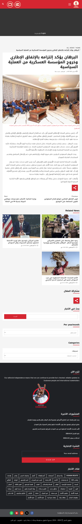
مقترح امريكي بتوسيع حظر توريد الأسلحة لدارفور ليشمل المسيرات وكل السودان (23, 241)
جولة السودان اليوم (29, 489)
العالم (56, 484)
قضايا (36, 493)
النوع (76, 489)
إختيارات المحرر (24, 476)
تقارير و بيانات (42, 489)
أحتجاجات (51, 476)
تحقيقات (62, 489)
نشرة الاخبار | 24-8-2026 (72, 434)
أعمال (33, 476)
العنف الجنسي (29, 484)
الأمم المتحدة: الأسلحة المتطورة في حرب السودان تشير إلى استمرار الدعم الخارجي (61, 278)
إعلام (15, 476)
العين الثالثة (18, 484)
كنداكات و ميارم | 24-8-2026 (71, 438)
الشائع (9, 480)
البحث (15, 316)
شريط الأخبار (74, 493)
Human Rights (72, 476)
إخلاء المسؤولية (62, 513)
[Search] (3, 4)
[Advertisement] (41, 15)
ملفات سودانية (51, 497)
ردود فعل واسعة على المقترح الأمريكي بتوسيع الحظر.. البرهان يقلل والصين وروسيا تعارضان (60, 242)
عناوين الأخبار (64, 493)
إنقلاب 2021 (74, 480)
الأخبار (56, 480)
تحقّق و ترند (53, 489)
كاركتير (30, 493)
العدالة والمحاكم (47, 484)
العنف (38, 484)
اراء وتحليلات (64, 480)
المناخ (10, 484)
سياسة (9, 489)
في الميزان (45, 493)
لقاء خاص (10, 493)
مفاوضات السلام (73, 497)
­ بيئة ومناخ (60, 476)
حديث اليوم (18, 489)
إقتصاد (9, 476)
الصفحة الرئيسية (66, 484)
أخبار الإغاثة (41, 476)
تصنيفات (75, 351)
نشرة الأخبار (41, 497)
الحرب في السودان (36, 480)
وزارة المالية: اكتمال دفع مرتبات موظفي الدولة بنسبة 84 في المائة (20, 199)
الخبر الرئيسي (24, 480)
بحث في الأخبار (71, 309)
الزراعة (16, 480)
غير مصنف (54, 493)
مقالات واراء (62, 497)
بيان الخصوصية (73, 513)
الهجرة (70, 489)
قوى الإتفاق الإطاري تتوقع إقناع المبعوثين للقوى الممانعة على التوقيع (61, 199)
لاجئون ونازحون (20, 493)
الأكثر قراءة (48, 480)
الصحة (76, 484)
